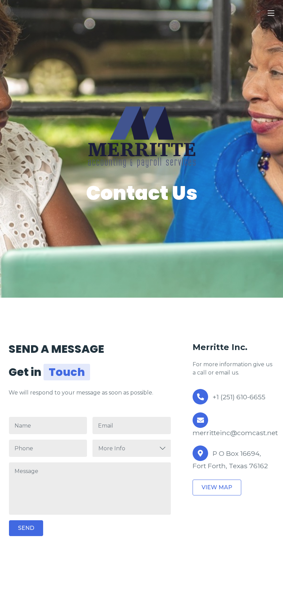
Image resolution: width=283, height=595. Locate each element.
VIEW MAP (217, 487)
